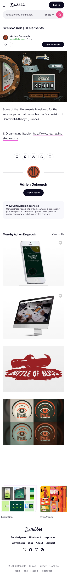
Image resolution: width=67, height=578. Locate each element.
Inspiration (50, 537)
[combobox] (22, 15)
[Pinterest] (42, 549)
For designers (18, 537)
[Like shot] (5, 44)
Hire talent (35, 537)
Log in (56, 4)
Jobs (17, 570)
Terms (32, 565)
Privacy (43, 565)
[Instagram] (36, 549)
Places (34, 570)
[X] (24, 549)
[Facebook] (30, 549)
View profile (58, 234)
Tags (25, 570)
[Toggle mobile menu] (5, 5)
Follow (29, 39)
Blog (30, 542)
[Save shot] (12, 44)
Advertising (18, 542)
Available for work (17, 39)
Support (50, 542)
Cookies (54, 565)
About (39, 542)
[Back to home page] (17, 5)
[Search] (59, 14)
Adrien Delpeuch (20, 36)
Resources (46, 570)
